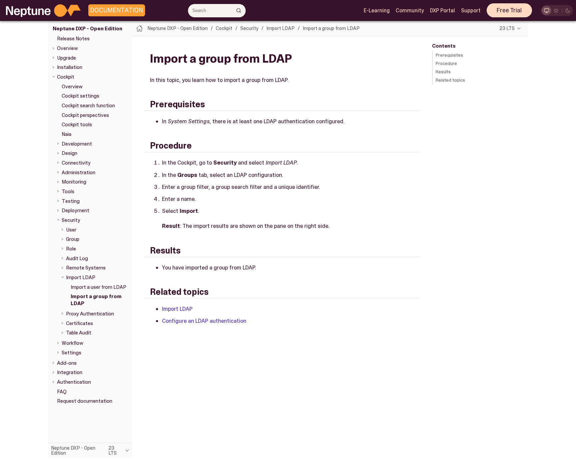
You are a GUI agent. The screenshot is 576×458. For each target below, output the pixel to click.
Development (77, 144)
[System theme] (546, 10)
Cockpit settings (80, 96)
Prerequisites (449, 55)
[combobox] (217, 10)
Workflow (72, 343)
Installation (69, 67)
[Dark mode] (567, 10)
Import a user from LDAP (98, 287)
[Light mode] (556, 10)
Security (71, 220)
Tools (68, 191)
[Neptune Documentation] (115, 11)
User (71, 230)
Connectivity (76, 163)
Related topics (450, 80)
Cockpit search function (88, 105)
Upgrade (66, 58)
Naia (66, 134)
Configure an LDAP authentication (204, 320)
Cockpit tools (77, 124)
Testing (71, 201)
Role (71, 248)
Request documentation (84, 401)
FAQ (62, 391)
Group (72, 239)
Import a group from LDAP (331, 28)
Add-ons (67, 363)
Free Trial (509, 10)
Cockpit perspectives (85, 115)
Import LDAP (80, 277)
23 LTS (507, 28)
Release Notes (73, 38)
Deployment (75, 210)
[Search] (239, 10)
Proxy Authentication (90, 313)
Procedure (446, 63)
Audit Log (77, 258)
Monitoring (74, 182)
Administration (78, 172)
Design (69, 153)
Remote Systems (86, 267)
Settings (71, 352)
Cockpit (65, 77)
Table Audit (78, 332)
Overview (67, 48)
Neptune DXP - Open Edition (87, 28)
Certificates (79, 323)
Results (443, 72)
